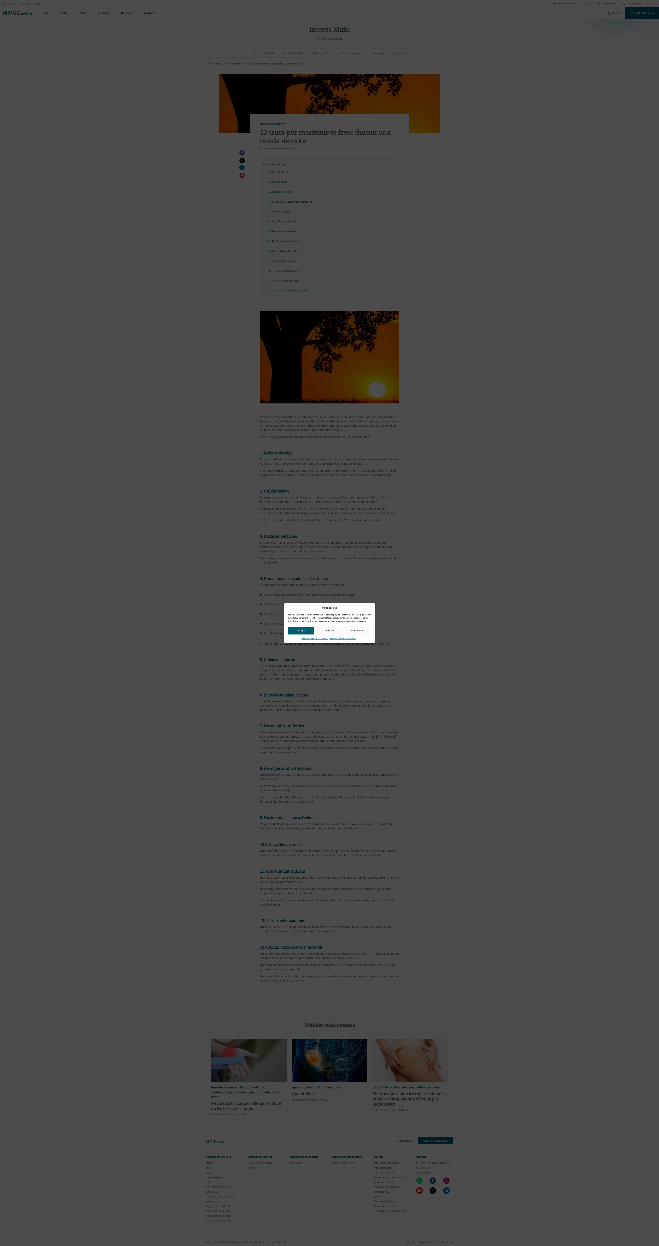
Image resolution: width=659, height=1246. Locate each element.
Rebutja (329, 630)
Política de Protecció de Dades (343, 638)
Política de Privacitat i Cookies (315, 638)
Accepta (301, 630)
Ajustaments (358, 630)
